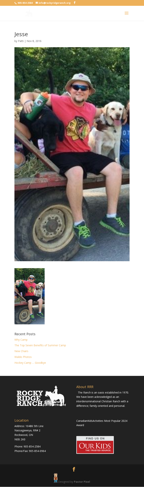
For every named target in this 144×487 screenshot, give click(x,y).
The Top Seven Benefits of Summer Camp (40, 345)
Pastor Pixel (82, 481)
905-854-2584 (25, 2)
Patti (21, 41)
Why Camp (21, 339)
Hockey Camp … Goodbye (30, 362)
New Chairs (21, 351)
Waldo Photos (23, 357)
